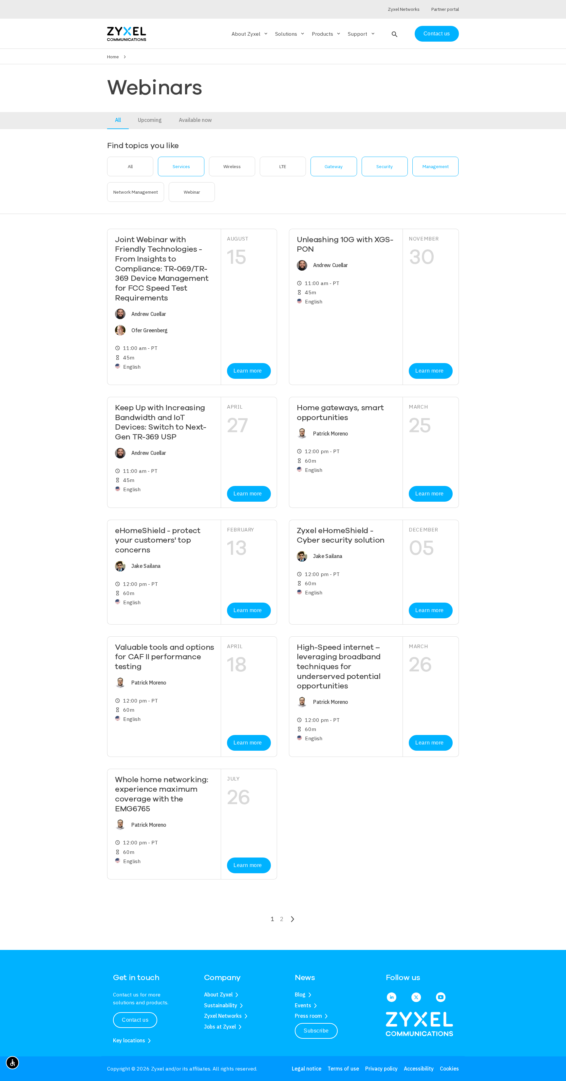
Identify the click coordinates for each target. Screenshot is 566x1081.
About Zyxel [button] (250, 33)
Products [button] (326, 33)
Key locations (129, 1040)
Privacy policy (381, 1068)
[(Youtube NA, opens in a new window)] (440, 998)
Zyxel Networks (223, 1016)
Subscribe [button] (316, 1030)
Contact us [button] (135, 1020)
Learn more (248, 371)
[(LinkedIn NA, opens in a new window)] (391, 998)
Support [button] (361, 33)
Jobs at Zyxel (220, 1026)
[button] (394, 33)
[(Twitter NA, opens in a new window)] (416, 998)
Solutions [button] (290, 33)
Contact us (437, 33)
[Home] (126, 33)
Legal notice (306, 1068)
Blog (300, 994)
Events (303, 1005)
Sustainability (220, 1005)
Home (113, 57)
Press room (308, 1016)
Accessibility (419, 1068)
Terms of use (343, 1068)
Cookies (449, 1068)
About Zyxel (218, 994)
